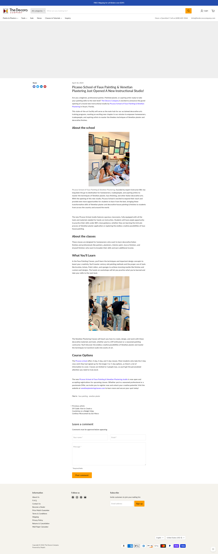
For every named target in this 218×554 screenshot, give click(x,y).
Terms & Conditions (39, 514)
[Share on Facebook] (34, 86)
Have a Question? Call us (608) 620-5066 (171, 18)
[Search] (188, 10)
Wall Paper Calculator (40, 527)
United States (174, 538)
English (158, 538)
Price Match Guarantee (40, 510)
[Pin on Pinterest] (45, 86)
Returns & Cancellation (40, 523)
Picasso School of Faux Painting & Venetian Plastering (93, 190)
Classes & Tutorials (53, 18)
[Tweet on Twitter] (37, 86)
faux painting (83, 396)
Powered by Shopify (38, 547)
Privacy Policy (37, 520)
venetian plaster (94, 396)
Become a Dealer (38, 507)
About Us (35, 497)
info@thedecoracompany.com (203, 18)
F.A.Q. (34, 500)
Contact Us (36, 504)
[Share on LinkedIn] (41, 86)
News (39, 18)
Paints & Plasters (10, 18)
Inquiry (68, 18)
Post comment (82, 475)
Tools (23, 18)
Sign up (139, 503)
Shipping (35, 517)
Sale (32, 18)
